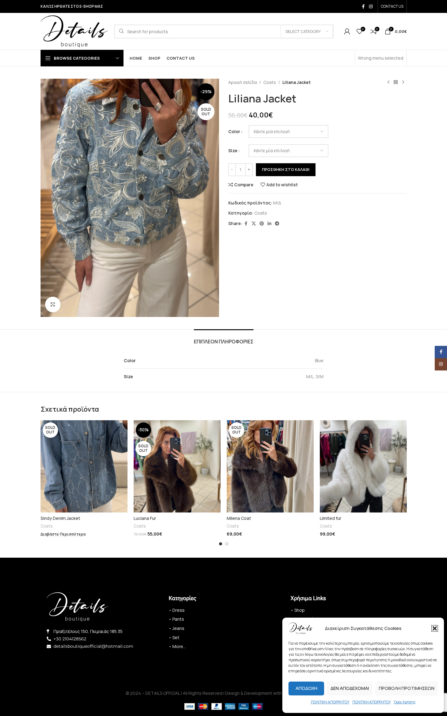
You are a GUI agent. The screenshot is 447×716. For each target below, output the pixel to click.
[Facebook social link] (363, 6)
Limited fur (330, 518)
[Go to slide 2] (226, 543)
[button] (435, 628)
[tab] (223, 338)
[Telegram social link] (277, 224)
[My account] (347, 31)
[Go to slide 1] (220, 543)
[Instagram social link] (370, 6)
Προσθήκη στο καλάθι (285, 169)
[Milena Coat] (270, 466)
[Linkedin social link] (269, 224)
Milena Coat (239, 518)
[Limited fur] (363, 466)
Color (234, 131)
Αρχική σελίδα (242, 82)
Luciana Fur (145, 518)
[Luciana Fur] (177, 466)
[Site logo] (74, 31)
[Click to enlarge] (53, 304)
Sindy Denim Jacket (60, 518)
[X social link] (254, 224)
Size (232, 150)
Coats (269, 82)
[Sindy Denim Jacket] (84, 466)
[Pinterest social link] (262, 224)
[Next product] (403, 82)
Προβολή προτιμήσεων (406, 688)
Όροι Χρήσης (405, 702)
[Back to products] (395, 82)
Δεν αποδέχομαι (350, 688)
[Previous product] (388, 82)
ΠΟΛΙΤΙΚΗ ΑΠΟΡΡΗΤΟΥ (330, 702)
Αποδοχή (306, 688)
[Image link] (77, 606)
